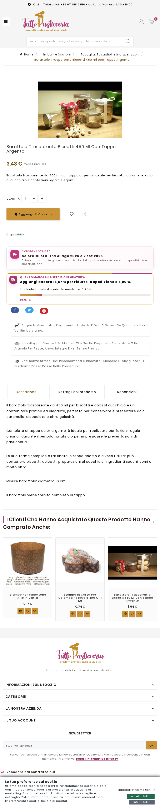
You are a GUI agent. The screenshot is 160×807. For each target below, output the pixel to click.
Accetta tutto (140, 796)
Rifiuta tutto (142, 802)
